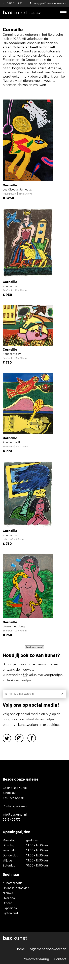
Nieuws (8, 893)
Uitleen (8, 903)
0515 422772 (11, 819)
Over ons (9, 898)
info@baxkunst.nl (15, 814)
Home (20, 949)
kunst (22, 12)
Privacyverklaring (36, 959)
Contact (60, 959)
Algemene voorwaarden (48, 949)
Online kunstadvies (16, 888)
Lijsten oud (10, 913)
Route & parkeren (15, 806)
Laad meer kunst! (34, 647)
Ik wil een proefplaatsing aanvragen (33, 25)
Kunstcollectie (12, 883)
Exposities (10, 908)
